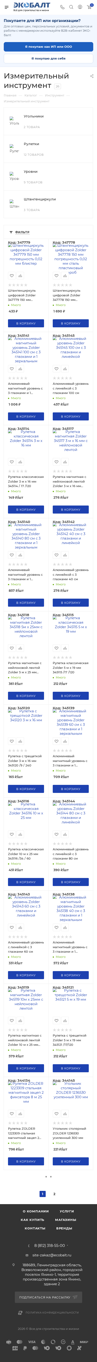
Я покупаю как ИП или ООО (48, 46)
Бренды (64, 1228)
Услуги (67, 1211)
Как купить (32, 1220)
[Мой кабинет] (80, 7)
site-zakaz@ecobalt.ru (51, 1255)
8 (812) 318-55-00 (49, 1246)
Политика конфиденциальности (52, 1312)
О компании (36, 1211)
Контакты (35, 1228)
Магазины (65, 1220)
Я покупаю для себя (48, 58)
